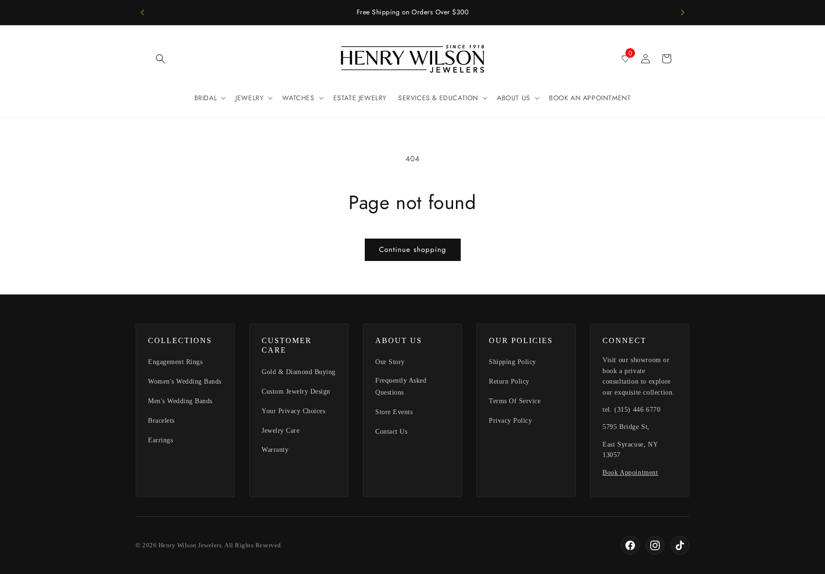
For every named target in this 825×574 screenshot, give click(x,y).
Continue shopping (412, 249)
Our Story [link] (390, 361)
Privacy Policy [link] (510, 420)
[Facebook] (630, 545)
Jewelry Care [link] (280, 430)
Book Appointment (630, 472)
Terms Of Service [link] (514, 401)
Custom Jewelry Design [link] (296, 391)
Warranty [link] (275, 449)
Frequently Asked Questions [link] (400, 386)
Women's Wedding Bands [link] (185, 381)
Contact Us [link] (391, 431)
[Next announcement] (683, 12)
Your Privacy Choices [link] (293, 411)
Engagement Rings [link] (175, 361)
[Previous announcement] (142, 12)
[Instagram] (655, 545)
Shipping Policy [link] (512, 361)
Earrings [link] (160, 440)
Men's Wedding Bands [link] (180, 401)
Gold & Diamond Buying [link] (299, 372)
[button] (160, 58)
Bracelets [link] (161, 420)
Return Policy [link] (509, 381)
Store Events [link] (393, 412)
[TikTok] (679, 545)
